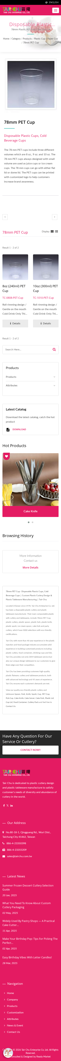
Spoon (17, 694)
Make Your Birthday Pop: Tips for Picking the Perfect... (30, 941)
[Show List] (56, 232)
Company (12, 999)
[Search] (54, 349)
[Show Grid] (52, 232)
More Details (30, 567)
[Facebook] (4, 806)
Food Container (20, 702)
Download (19, 429)
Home (6, 39)
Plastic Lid (49, 698)
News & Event (15, 1025)
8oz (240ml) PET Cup (14, 288)
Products (27, 39)
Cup (39, 694)
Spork (34, 694)
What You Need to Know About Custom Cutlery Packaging (26, 905)
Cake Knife (19, 698)
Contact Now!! (30, 750)
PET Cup (46, 694)
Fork (23, 694)
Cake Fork (40, 698)
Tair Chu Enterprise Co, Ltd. (34, 1050)
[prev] (5, 217)
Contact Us (10, 706)
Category (16, 39)
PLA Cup (9, 698)
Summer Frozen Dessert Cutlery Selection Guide (28, 887)
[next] (54, 217)
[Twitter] (7, 806)
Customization (15, 1012)
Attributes (11, 385)
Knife (28, 694)
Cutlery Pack (33, 702)
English (54, 2)
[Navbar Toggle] (55, 10)
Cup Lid (9, 702)
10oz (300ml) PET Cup (45, 288)
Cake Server (30, 698)
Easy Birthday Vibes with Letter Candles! (27, 957)
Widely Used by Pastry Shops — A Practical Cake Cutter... (28, 923)
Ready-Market (43, 1057)
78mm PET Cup (31, 43)
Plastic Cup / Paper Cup (46, 39)
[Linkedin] (11, 806)
